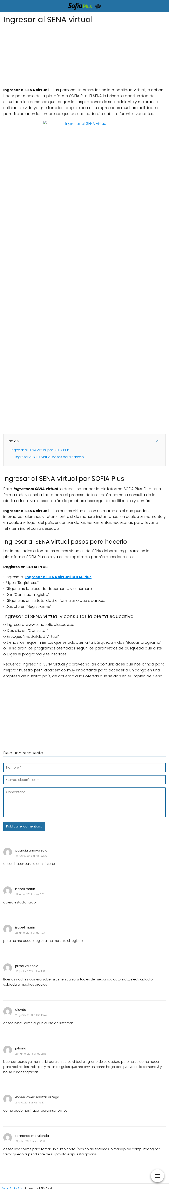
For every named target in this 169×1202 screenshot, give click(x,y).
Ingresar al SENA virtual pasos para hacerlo (49, 457)
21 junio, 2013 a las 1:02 (30, 894)
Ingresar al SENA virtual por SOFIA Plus (40, 450)
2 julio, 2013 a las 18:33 (30, 1102)
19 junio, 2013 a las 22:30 (31, 856)
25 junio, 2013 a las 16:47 (31, 1015)
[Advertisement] (84, 54)
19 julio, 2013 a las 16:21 (30, 1141)
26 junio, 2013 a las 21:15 (31, 1054)
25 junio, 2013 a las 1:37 (30, 971)
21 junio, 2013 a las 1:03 (30, 933)
